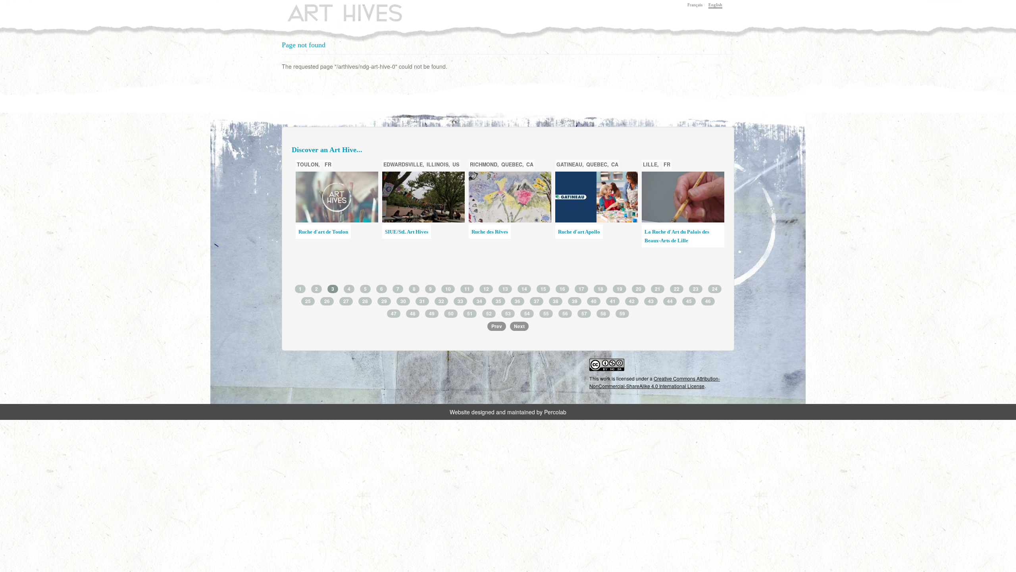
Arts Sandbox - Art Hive (671, 244)
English (715, 4)
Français (694, 4)
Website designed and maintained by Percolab (508, 412)
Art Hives (335, 10)
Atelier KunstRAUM (494, 232)
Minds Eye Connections (584, 232)
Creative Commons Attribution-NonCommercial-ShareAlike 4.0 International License (654, 382)
